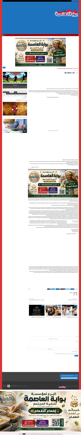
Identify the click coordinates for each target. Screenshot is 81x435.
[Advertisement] (28, 10)
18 (18, 93)
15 (4, 92)
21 (7, 93)
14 (7, 92)
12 (15, 92)
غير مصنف (75, 305)
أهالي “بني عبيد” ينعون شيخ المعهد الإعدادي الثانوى (36, 299)
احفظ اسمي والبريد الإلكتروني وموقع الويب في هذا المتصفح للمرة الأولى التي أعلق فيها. (66, 353)
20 (11, 93)
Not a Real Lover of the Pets (72, 299)
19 (15, 93)
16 (25, 93)
